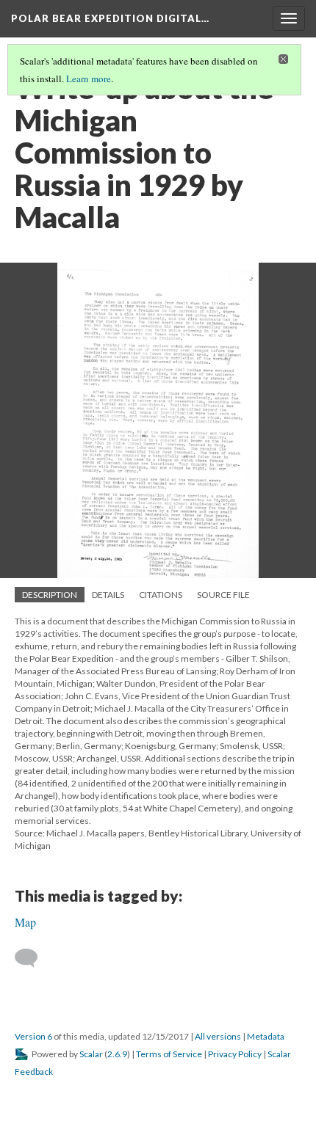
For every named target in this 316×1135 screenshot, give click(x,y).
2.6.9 (117, 1053)
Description (49, 594)
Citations (160, 594)
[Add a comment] (33, 958)
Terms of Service (169, 1053)
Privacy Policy (235, 1053)
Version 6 (33, 1036)
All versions (218, 1036)
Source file (223, 594)
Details (108, 594)
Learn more (88, 78)
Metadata (265, 1036)
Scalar (91, 1053)
